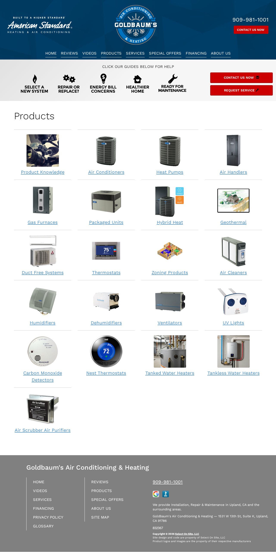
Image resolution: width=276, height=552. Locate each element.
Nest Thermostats (106, 373)
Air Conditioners (106, 172)
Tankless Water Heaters (233, 373)
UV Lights (233, 322)
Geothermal (233, 222)
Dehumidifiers (106, 322)
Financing (196, 53)
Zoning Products (170, 272)
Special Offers (165, 53)
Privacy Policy (48, 517)
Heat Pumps (169, 172)
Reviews (69, 53)
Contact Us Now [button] (251, 29)
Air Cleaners (233, 272)
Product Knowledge (42, 172)
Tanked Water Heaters (169, 373)
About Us (221, 53)
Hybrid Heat (170, 222)
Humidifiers (42, 322)
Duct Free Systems (43, 272)
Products (111, 53)
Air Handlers (233, 172)
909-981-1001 (168, 482)
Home (50, 53)
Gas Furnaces (43, 222)
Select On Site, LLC (187, 533)
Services (135, 53)
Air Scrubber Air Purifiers (43, 430)
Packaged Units (106, 222)
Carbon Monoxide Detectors (42, 376)
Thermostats (106, 272)
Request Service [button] (240, 90)
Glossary (43, 526)
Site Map (100, 517)
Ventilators (170, 322)
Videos (89, 53)
